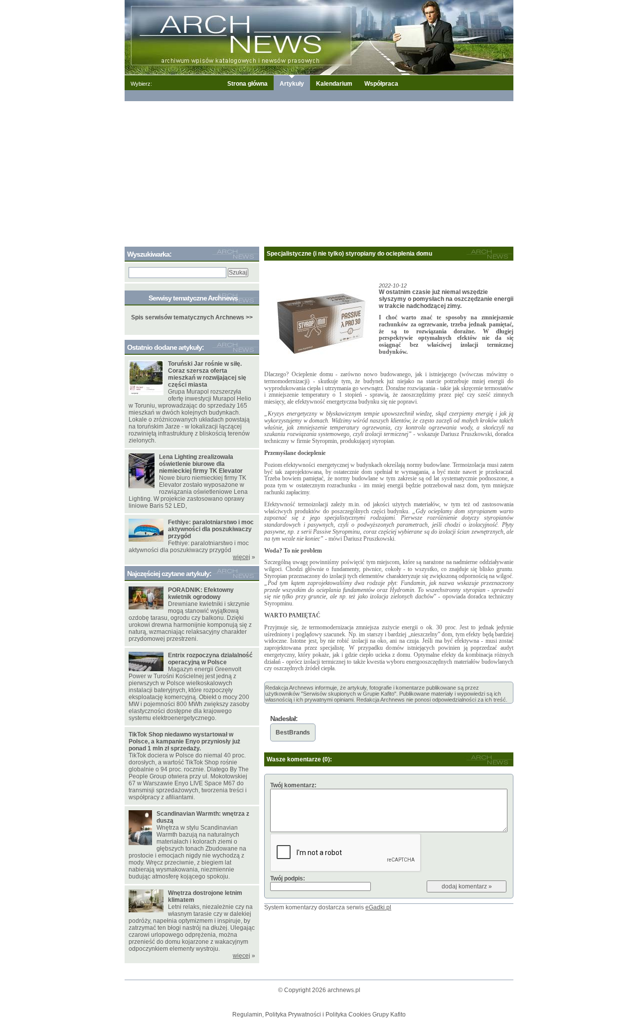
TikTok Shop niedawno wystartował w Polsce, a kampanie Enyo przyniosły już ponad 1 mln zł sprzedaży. (184, 741)
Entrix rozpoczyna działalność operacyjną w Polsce (210, 659)
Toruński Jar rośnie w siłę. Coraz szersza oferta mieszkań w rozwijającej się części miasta (207, 374)
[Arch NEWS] (319, 36)
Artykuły (292, 83)
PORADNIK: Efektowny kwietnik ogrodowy (201, 593)
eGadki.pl (378, 907)
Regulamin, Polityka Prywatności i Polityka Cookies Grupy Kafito (319, 1014)
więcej (241, 557)
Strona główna (247, 83)
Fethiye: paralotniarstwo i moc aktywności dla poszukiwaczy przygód (211, 529)
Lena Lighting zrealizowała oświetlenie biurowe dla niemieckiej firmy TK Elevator (201, 463)
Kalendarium (334, 83)
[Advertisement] (319, 172)
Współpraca (381, 83)
